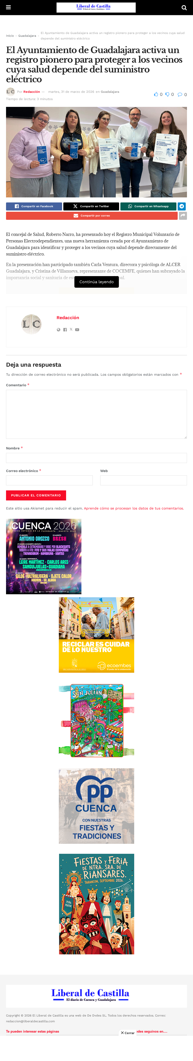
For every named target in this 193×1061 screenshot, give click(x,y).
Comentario (18, 385)
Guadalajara (27, 35)
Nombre (14, 448)
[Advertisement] (96, 1048)
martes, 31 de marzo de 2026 (71, 92)
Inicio (10, 35)
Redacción (31, 92)
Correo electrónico (23, 470)
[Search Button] (184, 7)
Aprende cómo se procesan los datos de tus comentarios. (134, 508)
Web (104, 471)
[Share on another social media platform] (183, 216)
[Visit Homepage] (96, 8)
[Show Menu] (8, 7)
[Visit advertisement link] (96, 635)
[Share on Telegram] (182, 206)
